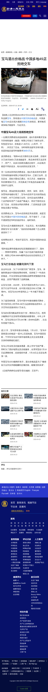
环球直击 (14, 545)
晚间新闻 (14, 551)
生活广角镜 (35, 580)
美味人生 (34, 592)
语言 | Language (41, 2)
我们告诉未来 (24, 615)
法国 (43, 487)
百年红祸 (23, 635)
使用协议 (42, 661)
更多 (21, 674)
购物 (28, 511)
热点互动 (26, 545)
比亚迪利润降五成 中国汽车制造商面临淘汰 (16, 436)
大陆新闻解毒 (27, 571)
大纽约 (12, 487)
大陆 (15, 52)
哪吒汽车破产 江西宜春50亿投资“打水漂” (16, 449)
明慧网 (28, 671)
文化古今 (38, 560)
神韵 (7, 2)
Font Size (37, 108)
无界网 (4, 674)
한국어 (19, 493)
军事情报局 (27, 560)
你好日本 (34, 583)
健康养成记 (17, 589)
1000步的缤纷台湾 (36, 604)
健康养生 (17, 577)
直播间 (22, 506)
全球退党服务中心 (17, 671)
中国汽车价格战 (28, 118)
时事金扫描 (27, 548)
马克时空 (26, 568)
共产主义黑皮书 (25, 640)
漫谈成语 (38, 554)
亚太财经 (14, 571)
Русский (5, 493)
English (27, 490)
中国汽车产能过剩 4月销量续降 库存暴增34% (40, 410)
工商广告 (23, 652)
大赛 (13, 2)
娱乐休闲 (35, 577)
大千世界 (34, 597)
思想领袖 (26, 554)
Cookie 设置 (24, 689)
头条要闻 (14, 530)
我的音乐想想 (35, 608)
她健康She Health (19, 583)
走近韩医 (16, 594)
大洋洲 (31, 487)
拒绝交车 (26, 122)
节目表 (14, 506)
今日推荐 (39, 530)
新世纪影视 (14, 674)
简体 (31, 2)
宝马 (9, 118)
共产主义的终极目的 (27, 624)
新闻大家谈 (27, 542)
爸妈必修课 (39, 557)
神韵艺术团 (16, 668)
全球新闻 (14, 542)
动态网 (36, 671)
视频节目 (32, 502)
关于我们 (15, 661)
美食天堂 (34, 589)
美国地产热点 (39, 562)
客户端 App (33, 664)
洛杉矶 (25, 487)
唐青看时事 (27, 562)
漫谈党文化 (24, 646)
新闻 (13, 519)
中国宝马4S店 (8, 132)
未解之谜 (38, 542)
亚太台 (11, 490)
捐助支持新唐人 (17, 511)
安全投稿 (5, 664)
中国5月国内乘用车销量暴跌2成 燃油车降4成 (39, 398)
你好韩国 (34, 586)
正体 (27, 2)
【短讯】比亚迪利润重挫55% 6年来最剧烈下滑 (40, 423)
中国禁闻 (14, 548)
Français (35, 490)
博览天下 (14, 533)
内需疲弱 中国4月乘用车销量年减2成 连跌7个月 (16, 423)
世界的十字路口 (28, 565)
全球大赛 (37, 533)
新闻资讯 (9, 52)
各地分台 (20, 2)
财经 (20, 52)
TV (35, 16)
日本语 (12, 493)
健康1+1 (16, 580)
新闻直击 (14, 554)
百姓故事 (23, 643)
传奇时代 (23, 618)
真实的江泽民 (24, 632)
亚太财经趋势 (15, 568)
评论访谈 (27, 539)
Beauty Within (36, 594)
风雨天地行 (24, 638)
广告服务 (14, 664)
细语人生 (26, 574)
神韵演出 (29, 533)
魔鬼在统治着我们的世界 (28, 626)
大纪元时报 (26, 668)
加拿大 (18, 487)
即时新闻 (31, 530)
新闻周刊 (14, 557)
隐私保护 (33, 661)
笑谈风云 (38, 545)
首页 (2, 52)
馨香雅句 (38, 551)
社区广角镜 (15, 565)
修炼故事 (23, 649)
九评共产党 (24, 629)
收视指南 (24, 661)
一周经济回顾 (15, 562)
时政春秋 (26, 551)
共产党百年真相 (25, 621)
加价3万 (26, 151)
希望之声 (5, 671)
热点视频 (22, 530)
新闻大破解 (27, 557)
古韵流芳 (38, 548)
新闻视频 (15, 539)
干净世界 (36, 668)
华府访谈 (14, 560)
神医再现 (16, 592)
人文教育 (39, 539)
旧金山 (4, 490)
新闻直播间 (26, 16)
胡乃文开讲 (17, 586)
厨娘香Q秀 (35, 600)
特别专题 (24, 612)
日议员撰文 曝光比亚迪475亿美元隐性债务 (16, 398)
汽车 (25, 52)
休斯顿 (38, 487)
